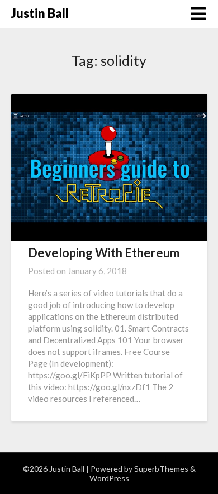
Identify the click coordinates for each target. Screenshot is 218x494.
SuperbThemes (161, 468)
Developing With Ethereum (103, 252)
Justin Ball (40, 13)
